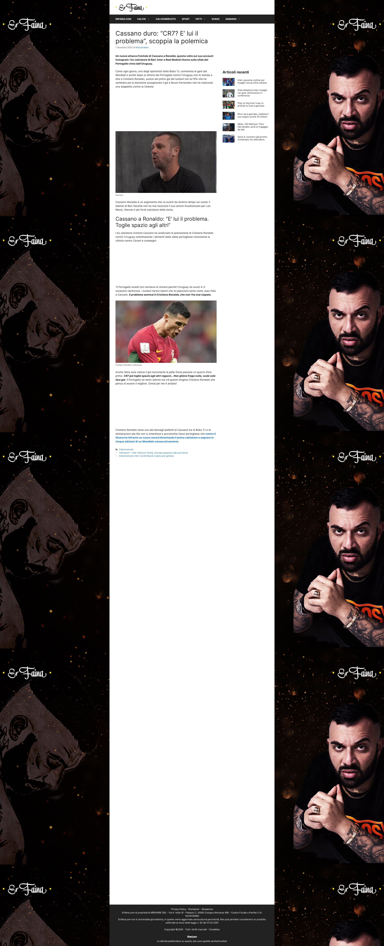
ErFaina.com (123, 19)
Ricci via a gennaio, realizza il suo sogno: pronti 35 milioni (253, 115)
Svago (216, 19)
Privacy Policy (178, 909)
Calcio (141, 19)
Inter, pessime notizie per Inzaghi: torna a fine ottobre (252, 81)
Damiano (231, 19)
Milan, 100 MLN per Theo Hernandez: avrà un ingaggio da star (253, 127)
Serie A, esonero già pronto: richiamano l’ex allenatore (252, 138)
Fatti (199, 19)
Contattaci (214, 929)
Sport (186, 19)
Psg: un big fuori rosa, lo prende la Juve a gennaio (251, 104)
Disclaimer (194, 909)
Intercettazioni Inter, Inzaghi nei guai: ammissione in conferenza (252, 93)
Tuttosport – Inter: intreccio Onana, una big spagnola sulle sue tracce (153, 452)
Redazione (207, 909)
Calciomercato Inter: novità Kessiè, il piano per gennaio (146, 456)
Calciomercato (166, 19)
